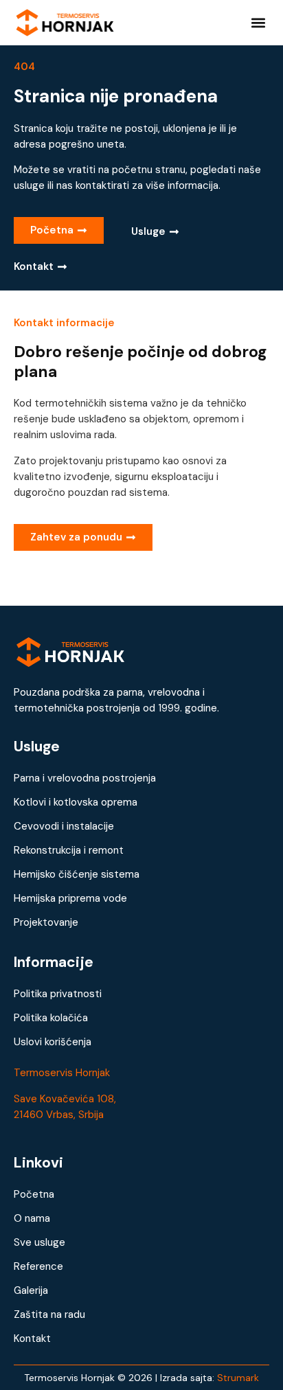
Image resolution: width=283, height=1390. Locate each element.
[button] (258, 22)
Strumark (238, 1377)
